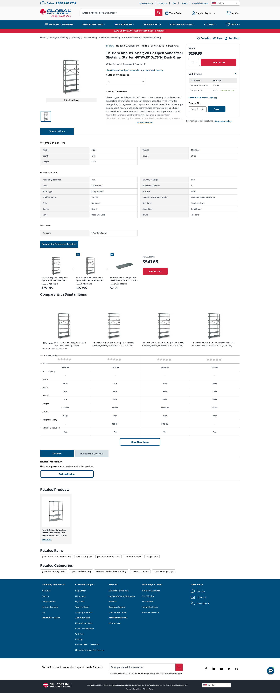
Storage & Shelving (59, 37)
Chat (174, 3)
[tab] (57, 131)
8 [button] (108, 81)
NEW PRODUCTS (152, 24)
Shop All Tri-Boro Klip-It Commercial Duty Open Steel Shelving (134, 70)
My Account (80, 596)
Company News (49, 601)
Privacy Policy (155, 673)
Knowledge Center (200, 3)
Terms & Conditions (134, 689)
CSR (44, 612)
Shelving (76, 37)
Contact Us (162, 3)
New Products (148, 601)
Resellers (113, 601)
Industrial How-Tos (150, 612)
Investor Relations (50, 607)
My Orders (79, 601)
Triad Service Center (118, 612)
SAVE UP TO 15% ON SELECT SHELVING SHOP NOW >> (140, 31)
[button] (225, 3)
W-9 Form (79, 634)
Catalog (184, 3)
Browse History (146, 3)
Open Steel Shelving (110, 37)
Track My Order (82, 607)
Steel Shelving (90, 37)
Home (43, 37)
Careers (45, 596)
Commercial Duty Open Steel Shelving (142, 37)
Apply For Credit (82, 617)
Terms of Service (170, 673)
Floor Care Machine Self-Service (89, 650)
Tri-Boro (110, 45)
